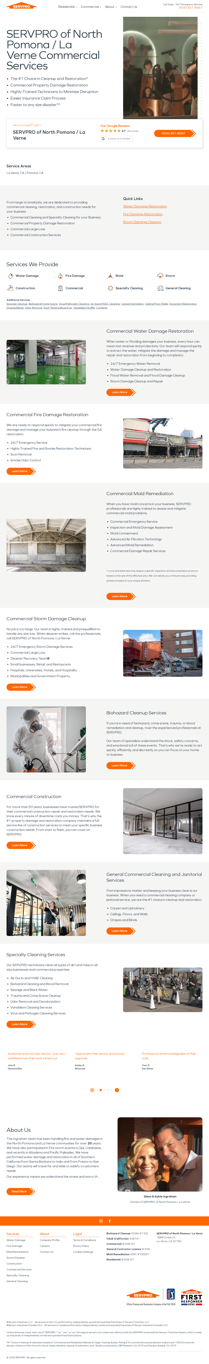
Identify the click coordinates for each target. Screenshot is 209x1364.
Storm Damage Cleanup (142, 222)
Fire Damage (14, 1246)
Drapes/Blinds (15, 307)
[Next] (117, 1090)
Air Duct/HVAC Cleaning (105, 303)
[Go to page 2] (104, 1090)
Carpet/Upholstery (132, 303)
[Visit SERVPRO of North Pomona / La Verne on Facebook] (110, 1221)
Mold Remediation (18, 1251)
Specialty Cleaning (18, 1275)
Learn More (119, 392)
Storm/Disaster (16, 1257)
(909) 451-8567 (190, 7)
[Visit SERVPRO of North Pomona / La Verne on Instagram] (101, 1221)
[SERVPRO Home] (22, 5)
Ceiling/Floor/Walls (156, 303)
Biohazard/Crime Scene (43, 303)
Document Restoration (183, 303)
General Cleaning (17, 1281)
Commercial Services (19, 1269)
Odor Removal (33, 307)
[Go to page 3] (108, 1090)
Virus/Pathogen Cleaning (74, 303)
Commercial (90, 6)
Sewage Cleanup (17, 303)
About (109, 6)
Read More (19, 1191)
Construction (14, 1263)
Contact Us (129, 7)
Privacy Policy (81, 1246)
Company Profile (50, 1240)
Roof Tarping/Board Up (58, 307)
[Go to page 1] (101, 1090)
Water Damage (16, 1240)
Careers (45, 1246)
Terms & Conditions (84, 1240)
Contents (101, 307)
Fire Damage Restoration (142, 214)
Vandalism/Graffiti (84, 307)
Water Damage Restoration (145, 206)
